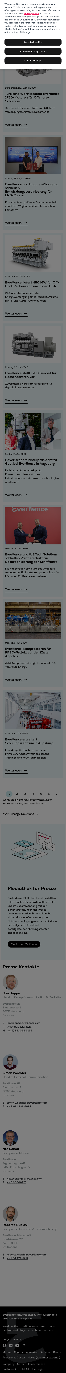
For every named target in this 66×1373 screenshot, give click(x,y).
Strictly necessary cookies (32, 51)
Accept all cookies (33, 42)
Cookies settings (33, 60)
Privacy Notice (31, 13)
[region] (33, 34)
